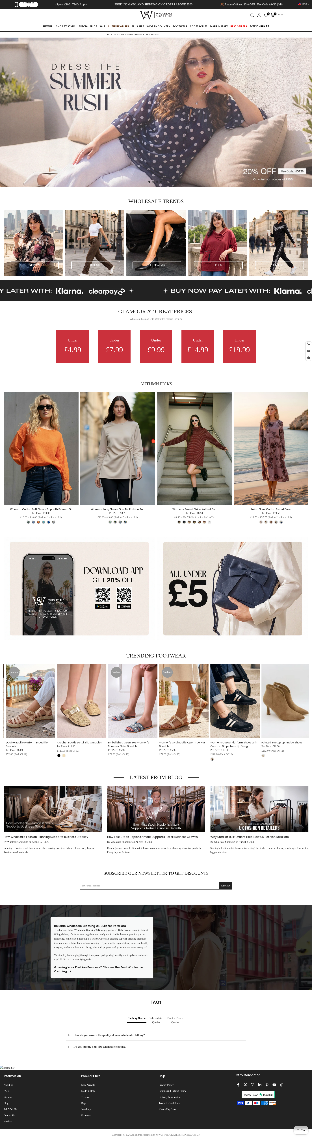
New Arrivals (88, 1085)
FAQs (6, 1091)
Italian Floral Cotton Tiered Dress (271, 509)
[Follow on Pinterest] (267, 1084)
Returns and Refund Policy (172, 1091)
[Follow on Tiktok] (281, 1084)
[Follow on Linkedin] (260, 1084)
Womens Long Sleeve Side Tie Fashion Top (117, 509)
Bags (83, 1103)
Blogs (6, 1103)
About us (8, 1085)
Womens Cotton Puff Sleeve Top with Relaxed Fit (41, 509)
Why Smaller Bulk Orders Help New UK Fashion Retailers (249, 837)
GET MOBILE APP (28, 4)
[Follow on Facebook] (238, 1084)
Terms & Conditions (169, 1103)
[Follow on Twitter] (245, 1084)
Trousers (85, 1097)
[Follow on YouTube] (274, 1084)
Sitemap (8, 1097)
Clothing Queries (137, 1018)
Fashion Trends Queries (175, 1020)
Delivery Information (170, 1097)
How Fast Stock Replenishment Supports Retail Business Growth (152, 837)
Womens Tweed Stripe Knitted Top (194, 509)
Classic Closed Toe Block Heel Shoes (123, 743)
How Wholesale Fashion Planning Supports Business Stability (46, 837)
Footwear (86, 1115)
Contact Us (9, 1115)
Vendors (8, 1121)
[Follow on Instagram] (252, 1084)
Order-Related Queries (156, 1020)
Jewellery (86, 1109)
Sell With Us (10, 1109)
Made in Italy (88, 1091)
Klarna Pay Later (167, 1109)
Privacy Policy (166, 1085)
